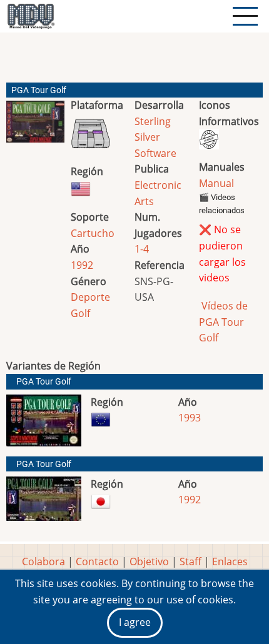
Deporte (90, 297)
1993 (189, 418)
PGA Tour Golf (43, 381)
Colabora (43, 561)
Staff (190, 561)
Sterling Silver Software (155, 137)
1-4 (141, 249)
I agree (135, 622)
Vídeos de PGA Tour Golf (223, 322)
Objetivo (149, 561)
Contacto (97, 561)
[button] (35, 127)
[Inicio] (30, 16)
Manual (216, 183)
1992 (82, 265)
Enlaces (230, 561)
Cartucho (92, 233)
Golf (80, 313)
